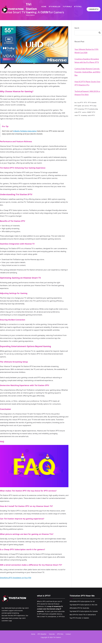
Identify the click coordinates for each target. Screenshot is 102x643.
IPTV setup (93, 105)
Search (77, 28)
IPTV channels (92, 102)
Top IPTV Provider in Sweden (79, 618)
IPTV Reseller (54, 6)
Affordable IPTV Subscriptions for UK (82, 601)
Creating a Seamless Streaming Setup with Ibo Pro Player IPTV (87, 60)
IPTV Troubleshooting (91, 109)
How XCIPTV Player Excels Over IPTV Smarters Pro (87, 83)
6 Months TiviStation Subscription (25, 131)
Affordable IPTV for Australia (79, 608)
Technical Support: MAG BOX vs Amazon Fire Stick (87, 93)
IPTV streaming (79, 109)
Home (43, 6)
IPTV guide (78, 105)
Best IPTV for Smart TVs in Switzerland (83, 615)
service (84, 112)
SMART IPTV (91, 112)
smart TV (77, 115)
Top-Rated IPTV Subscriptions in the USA (83, 605)
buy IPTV (80, 102)
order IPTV (78, 112)
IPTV (85, 102)
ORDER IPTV (93, 9)
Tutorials (67, 6)
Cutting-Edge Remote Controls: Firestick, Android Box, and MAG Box (87, 72)
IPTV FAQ (77, 6)
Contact (45, 12)
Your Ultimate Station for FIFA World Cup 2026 (86, 51)
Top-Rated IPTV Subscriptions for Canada (84, 611)
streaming (84, 115)
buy (76, 102)
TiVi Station (57, 637)
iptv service (85, 105)
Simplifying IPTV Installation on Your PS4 (15, 578)
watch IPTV (91, 115)
